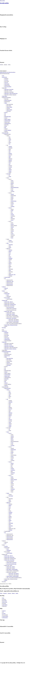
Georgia (12, 202)
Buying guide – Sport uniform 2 (14, 320)
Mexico (10, 142)
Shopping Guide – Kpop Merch (11, 308)
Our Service (6, 79)
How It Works (6, 81)
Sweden (12, 233)
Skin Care (5, 112)
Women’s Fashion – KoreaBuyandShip (12, 316)
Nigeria (10, 247)
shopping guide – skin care (8, 301)
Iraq (9, 255)
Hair (5, 115)
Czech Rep (12, 191)
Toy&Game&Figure (7, 123)
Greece (12, 459)
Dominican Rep (13, 195)
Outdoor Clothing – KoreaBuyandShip (12, 322)
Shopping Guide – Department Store (10, 304)
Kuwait (10, 256)
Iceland (12, 210)
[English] (3, 69)
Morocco (10, 263)
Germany (12, 203)
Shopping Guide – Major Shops (9, 303)
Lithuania (12, 214)
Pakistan (10, 266)
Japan (9, 157)
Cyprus (12, 190)
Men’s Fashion (9, 105)
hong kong (10, 154)
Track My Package (7, 277)
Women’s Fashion (9, 361)
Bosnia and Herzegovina (14, 187)
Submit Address (4, 96)
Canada (10, 139)
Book (5, 127)
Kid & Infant (9, 111)
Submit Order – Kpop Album (8, 92)
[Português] (11, 69)
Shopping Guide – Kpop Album (9, 305)
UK (9, 175)
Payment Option (6, 293)
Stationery (6, 128)
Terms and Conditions (7, 86)
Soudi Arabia (11, 269)
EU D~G (10, 192)
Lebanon (10, 262)
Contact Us (4, 286)
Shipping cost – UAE (12, 274)
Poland (12, 222)
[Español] (13, 69)
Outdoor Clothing (9, 109)
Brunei (10, 149)
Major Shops (6, 352)
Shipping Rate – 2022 (10, 281)
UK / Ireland (8, 173)
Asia (7, 145)
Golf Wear (8, 108)
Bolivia (12, 184)
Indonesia (10, 153)
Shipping (5, 326)
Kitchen (5, 126)
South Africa (11, 244)
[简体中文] (0, 69)
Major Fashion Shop (10, 104)
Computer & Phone (7, 120)
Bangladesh (10, 147)
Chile (9, 395)
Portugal (12, 224)
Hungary (12, 209)
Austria (12, 180)
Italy (11, 211)
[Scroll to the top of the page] (0, 667)
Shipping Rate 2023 (10, 282)
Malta (12, 217)
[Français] (4, 69)
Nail (5, 113)
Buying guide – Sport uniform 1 (14, 319)
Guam (10, 138)
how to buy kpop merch (10, 307)
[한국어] (9, 69)
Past (5, 278)
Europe (8, 177)
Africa (8, 243)
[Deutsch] (6, 69)
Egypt (10, 252)
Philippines (10, 158)
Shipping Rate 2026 (7, 134)
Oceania (8, 239)
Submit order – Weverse (8, 90)
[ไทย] (15, 69)
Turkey (12, 237)
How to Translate (7, 297)
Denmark (12, 194)
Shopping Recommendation (6, 97)
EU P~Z (10, 221)
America (8, 135)
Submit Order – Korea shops (8, 89)
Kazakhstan (10, 258)
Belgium (12, 183)
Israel (9, 254)
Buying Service (4, 77)
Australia (10, 240)
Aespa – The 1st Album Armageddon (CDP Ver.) (14, 323)
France (12, 199)
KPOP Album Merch (7, 116)
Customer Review (7, 85)
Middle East (8, 248)
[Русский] (12, 69)
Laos (9, 164)
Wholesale (6, 131)
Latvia (12, 213)
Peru (9, 143)
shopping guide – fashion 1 (11, 312)
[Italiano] (7, 69)
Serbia (12, 228)
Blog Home (4, 327)
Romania (12, 226)
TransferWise (9, 296)
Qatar (9, 267)
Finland (12, 198)
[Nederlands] (2, 69)
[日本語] (8, 69)
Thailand (10, 169)
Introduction (6, 78)
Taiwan (10, 168)
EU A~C (10, 179)
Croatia (12, 188)
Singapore (10, 165)
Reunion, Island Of (14, 225)
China (10, 150)
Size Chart (6, 292)
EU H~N (10, 207)
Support (3, 290)
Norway (12, 474)
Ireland (10, 176)
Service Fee (6, 82)
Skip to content (2, 0)
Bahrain (10, 251)
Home (3, 75)
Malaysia (10, 161)
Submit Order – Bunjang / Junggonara (10, 94)
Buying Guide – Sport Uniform (11, 318)
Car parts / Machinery (7, 130)
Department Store (7, 101)
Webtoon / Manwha (7, 119)
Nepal (10, 162)
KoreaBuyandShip (4, 3)
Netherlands (13, 218)
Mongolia (10, 160)
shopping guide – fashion (8, 311)
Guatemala (12, 206)
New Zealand (11, 241)
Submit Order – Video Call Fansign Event (10, 93)
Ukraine (10, 172)
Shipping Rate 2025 (10, 285)
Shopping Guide (4, 300)
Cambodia (10, 146)
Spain (12, 232)
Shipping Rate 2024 (10, 538)
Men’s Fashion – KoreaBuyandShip (12, 315)
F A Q (5, 289)
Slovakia (12, 229)
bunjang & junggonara (7, 100)
